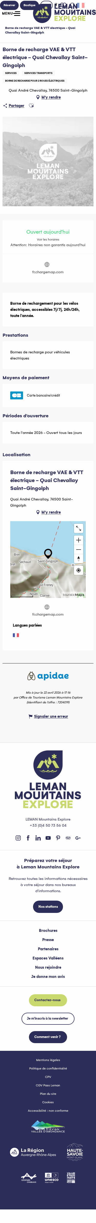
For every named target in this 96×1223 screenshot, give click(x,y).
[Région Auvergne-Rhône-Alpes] (33, 1152)
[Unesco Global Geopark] (52, 1178)
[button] (31, 105)
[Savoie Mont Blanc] (75, 1152)
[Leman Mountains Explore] (64, 13)
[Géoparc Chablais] (29, 1178)
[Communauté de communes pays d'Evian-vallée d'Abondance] (48, 1126)
